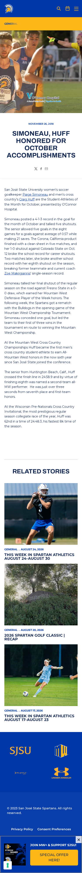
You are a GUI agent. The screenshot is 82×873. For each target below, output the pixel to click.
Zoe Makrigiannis (17, 273)
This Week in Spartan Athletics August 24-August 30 (39, 556)
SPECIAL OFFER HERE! (59, 857)
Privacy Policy (22, 829)
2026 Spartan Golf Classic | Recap (34, 637)
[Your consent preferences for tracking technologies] (7, 865)
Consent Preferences (54, 829)
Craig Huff (27, 199)
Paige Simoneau (35, 194)
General (10, 549)
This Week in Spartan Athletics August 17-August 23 (39, 718)
